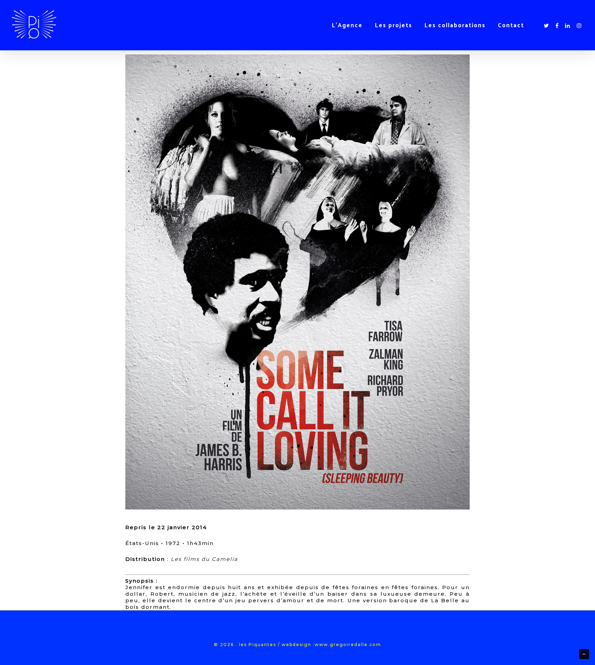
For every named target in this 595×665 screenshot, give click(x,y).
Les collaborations (455, 25)
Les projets (393, 25)
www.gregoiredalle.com (348, 644)
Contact (511, 25)
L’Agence (347, 25)
